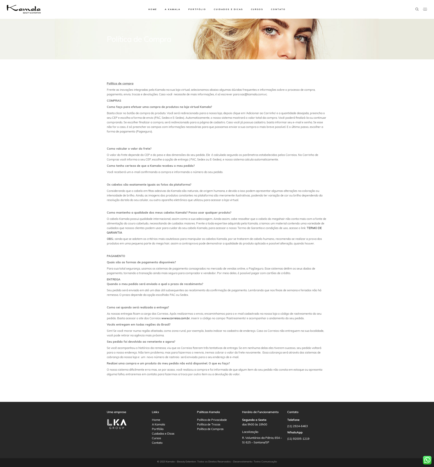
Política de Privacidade (212, 420)
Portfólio (158, 429)
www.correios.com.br (175, 318)
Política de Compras (210, 429)
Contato (157, 442)
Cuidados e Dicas (163, 433)
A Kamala (158, 424)
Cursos (156, 438)
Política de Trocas (208, 424)
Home (156, 420)
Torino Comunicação (265, 461)
